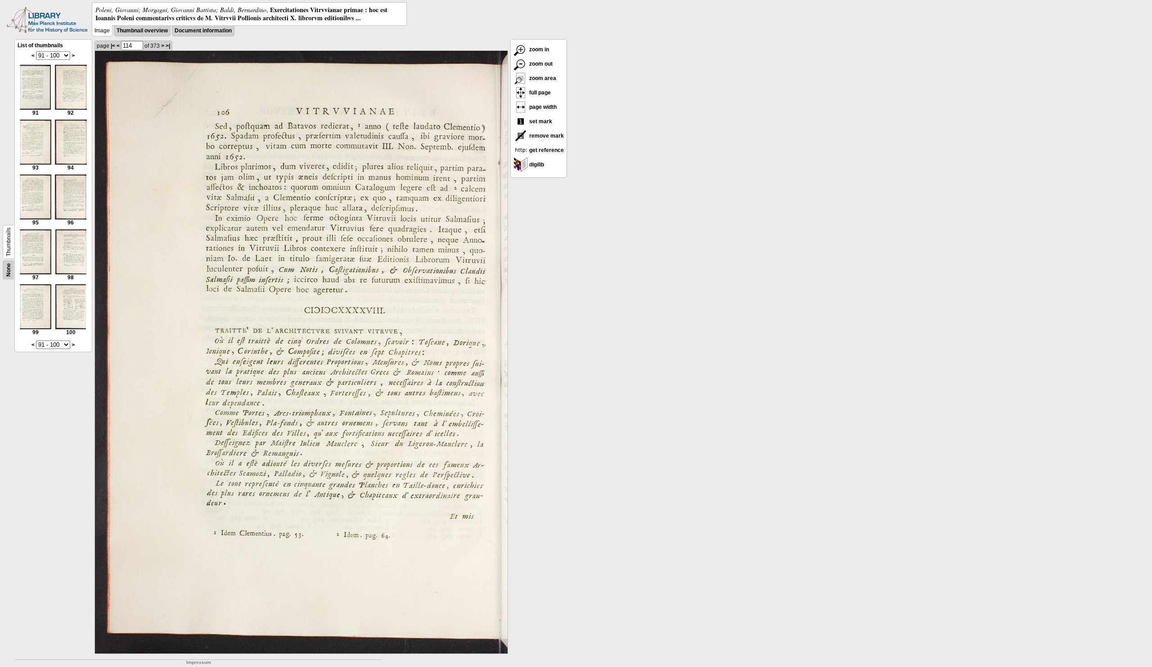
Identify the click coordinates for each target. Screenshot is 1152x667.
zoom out (540, 64)
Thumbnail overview (142, 30)
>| (168, 46)
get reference (546, 150)
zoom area (542, 78)
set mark (540, 121)
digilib (536, 164)
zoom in (538, 49)
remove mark (546, 136)
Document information (203, 30)
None (8, 270)
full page (539, 93)
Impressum (198, 662)
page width (542, 107)
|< (113, 46)
